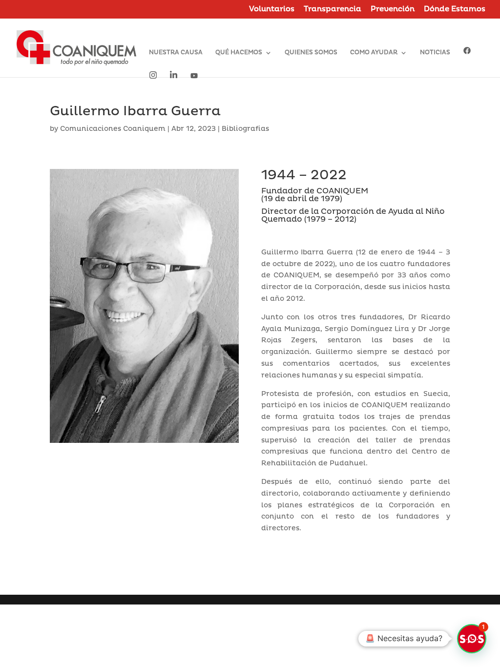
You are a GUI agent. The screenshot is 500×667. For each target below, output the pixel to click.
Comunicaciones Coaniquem (113, 129)
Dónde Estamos (454, 9)
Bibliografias (245, 129)
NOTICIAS (435, 52)
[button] (471, 638)
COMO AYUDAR (373, 52)
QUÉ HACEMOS (238, 52)
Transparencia (332, 9)
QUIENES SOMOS (311, 52)
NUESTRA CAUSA (176, 52)
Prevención (393, 9)
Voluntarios (271, 9)
